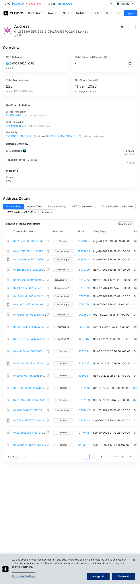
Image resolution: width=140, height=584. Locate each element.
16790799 (83, 269)
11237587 (83, 339)
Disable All (123, 576)
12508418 (83, 326)
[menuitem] (36, 13)
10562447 (83, 410)
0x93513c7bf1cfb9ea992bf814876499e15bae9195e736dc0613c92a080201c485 (61, 136)
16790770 (83, 288)
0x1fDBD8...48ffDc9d (19, 136)
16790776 (83, 279)
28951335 (83, 241)
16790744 (83, 304)
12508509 (83, 314)
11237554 (83, 351)
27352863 (83, 251)
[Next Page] (130, 456)
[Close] (134, 560)
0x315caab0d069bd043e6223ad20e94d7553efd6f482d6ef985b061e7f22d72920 (15, 115)
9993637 (83, 444)
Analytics (81, 13)
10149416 (83, 432)
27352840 (83, 259)
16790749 (83, 296)
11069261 (83, 375)
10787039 (83, 400)
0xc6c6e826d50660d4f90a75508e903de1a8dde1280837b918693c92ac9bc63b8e (15, 126)
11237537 (83, 363)
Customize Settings (23, 576)
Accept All (98, 576)
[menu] (81, 13)
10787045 (83, 387)
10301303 (83, 420)
